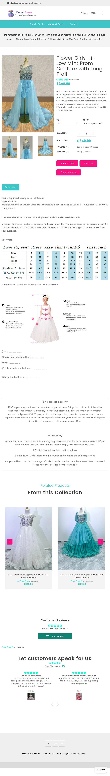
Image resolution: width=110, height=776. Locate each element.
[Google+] (55, 744)
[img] (55, 663)
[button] (62, 79)
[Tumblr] (62, 744)
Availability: (62, 151)
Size (58, 120)
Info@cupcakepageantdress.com (26, 3)
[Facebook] (48, 744)
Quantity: (61, 133)
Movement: (62, 147)
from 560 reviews (53, 666)
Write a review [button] (55, 636)
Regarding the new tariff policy (71, 753)
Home (9, 39)
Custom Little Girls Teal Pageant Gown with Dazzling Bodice (82, 576)
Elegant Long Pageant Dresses (31, 39)
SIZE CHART (48, 753)
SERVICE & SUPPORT (31, 753)
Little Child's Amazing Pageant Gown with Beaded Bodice (28, 576)
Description (10, 187)
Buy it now (88, 163)
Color (85, 120)
